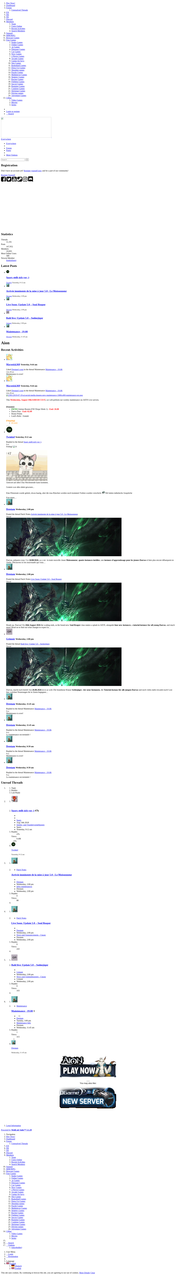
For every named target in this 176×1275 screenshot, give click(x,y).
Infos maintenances (24, 886)
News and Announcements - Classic (31, 935)
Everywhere (6, 139)
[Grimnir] (9, 634)
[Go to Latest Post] (13, 846)
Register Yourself (8, 175)
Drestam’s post (17, 369)
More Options (12, 155)
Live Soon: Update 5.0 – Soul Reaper (25, 304)
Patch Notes (21, 870)
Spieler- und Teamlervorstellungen (30, 825)
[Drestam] (9, 504)
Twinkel (9, 283)
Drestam (9, 296)
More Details (84, 1273)
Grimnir (9, 323)
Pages (8, 150)
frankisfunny (11, 260)
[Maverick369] (9, 359)
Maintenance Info (23, 1023)
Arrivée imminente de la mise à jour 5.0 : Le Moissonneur (36, 291)
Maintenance (21, 1006)
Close (92, 1273)
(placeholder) (16, 1247)
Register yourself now (33, 171)
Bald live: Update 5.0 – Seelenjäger (24, 318)
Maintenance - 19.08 (17, 331)
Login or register (13, 111)
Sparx (18, 820)
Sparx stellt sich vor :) (17, 277)
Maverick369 (13, 364)
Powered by (16, 1130)
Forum (9, 148)
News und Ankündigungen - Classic (31, 977)
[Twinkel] (9, 432)
